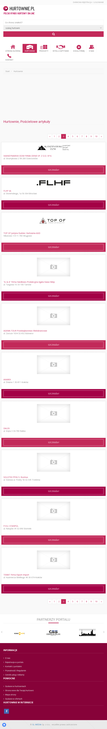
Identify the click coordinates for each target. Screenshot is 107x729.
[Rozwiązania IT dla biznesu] (19, 633)
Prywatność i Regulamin (15, 670)
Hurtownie (30, 51)
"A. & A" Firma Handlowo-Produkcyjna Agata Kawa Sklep (29, 282)
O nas (7, 658)
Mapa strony (10, 695)
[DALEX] (53, 413)
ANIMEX (7, 379)
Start (7, 71)
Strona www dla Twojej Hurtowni (19, 690)
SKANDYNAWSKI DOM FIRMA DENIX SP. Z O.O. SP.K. (27, 155)
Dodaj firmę (79, 51)
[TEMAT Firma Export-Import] (53, 559)
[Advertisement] (53, 96)
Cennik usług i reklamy (14, 675)
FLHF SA (7, 191)
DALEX (6, 428)
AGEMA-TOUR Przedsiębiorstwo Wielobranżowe (25, 330)
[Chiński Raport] (87, 632)
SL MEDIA (36, 724)
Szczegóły (53, 170)
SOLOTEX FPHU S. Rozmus (15, 477)
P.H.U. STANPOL (10, 526)
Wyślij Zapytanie (61, 51)
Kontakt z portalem (13, 666)
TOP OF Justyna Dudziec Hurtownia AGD (21, 233)
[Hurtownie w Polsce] (19, 10)
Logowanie (99, 2)
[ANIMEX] (53, 364)
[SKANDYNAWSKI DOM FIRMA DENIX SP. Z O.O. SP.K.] (53, 147)
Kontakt (9, 60)
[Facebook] (6, 711)
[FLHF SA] (53, 182)
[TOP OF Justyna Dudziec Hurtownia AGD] (53, 221)
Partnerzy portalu (53, 620)
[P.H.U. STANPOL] (53, 511)
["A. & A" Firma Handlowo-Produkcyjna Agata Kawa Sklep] (53, 267)
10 (96, 136)
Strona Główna (12, 51)
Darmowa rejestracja (82, 2)
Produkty (43, 51)
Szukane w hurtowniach (15, 686)
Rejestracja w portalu (14, 662)
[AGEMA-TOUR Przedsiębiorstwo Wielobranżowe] (53, 315)
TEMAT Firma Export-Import (16, 574)
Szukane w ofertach (13, 699)
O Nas (91, 51)
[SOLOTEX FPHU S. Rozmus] (53, 462)
